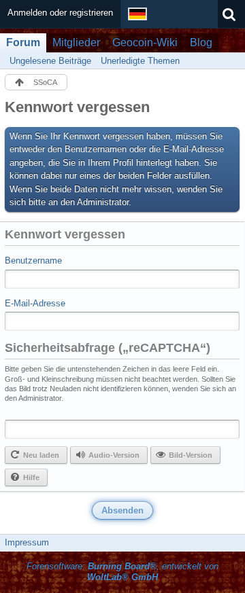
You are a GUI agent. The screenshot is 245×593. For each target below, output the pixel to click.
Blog (201, 42)
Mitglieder (76, 42)
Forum (23, 42)
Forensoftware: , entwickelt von (122, 572)
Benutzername (33, 260)
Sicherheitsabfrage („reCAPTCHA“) (107, 348)
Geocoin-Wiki (145, 42)
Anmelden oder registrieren (60, 12)
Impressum (27, 542)
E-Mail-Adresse (35, 303)
